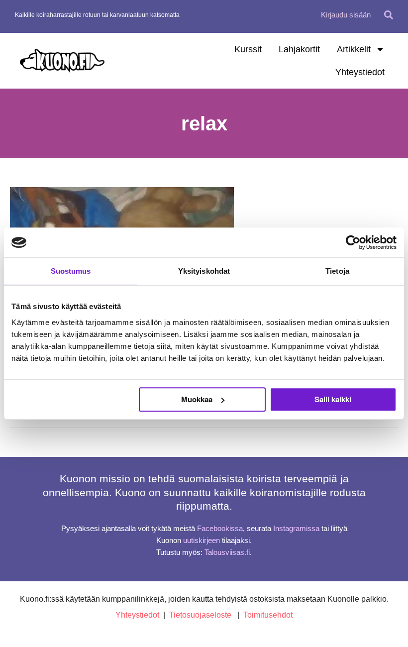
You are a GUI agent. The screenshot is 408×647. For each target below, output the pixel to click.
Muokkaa (196, 399)
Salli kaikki (332, 399)
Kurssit (248, 49)
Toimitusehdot (268, 615)
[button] (389, 14)
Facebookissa (220, 529)
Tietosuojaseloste (200, 615)
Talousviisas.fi (227, 552)
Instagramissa (296, 529)
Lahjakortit (299, 49)
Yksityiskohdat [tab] (204, 271)
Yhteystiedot (360, 72)
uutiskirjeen (201, 540)
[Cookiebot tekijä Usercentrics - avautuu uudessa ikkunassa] (353, 242)
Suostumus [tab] (71, 271)
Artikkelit (354, 49)
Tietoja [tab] (337, 271)
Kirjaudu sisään (346, 14)
